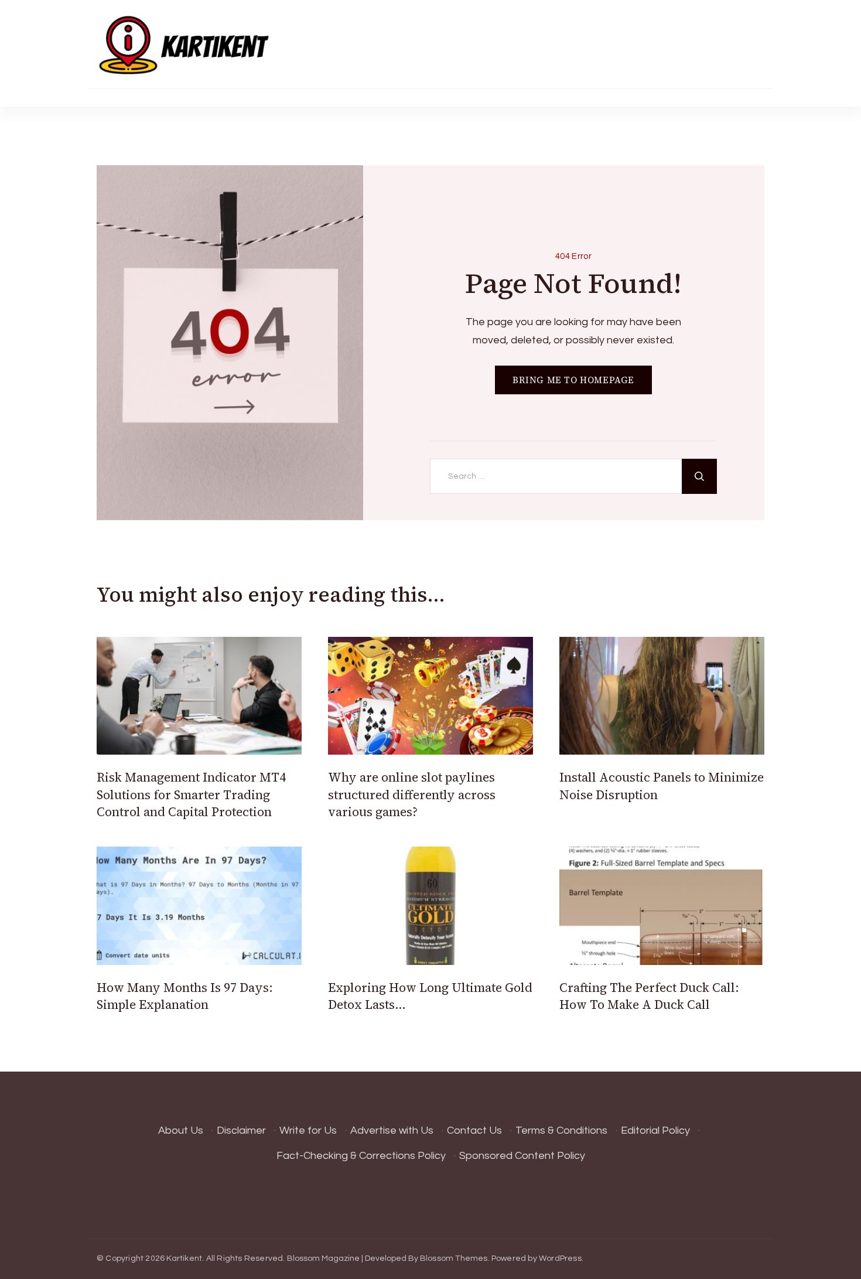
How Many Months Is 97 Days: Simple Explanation (185, 996)
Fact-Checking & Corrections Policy (361, 1155)
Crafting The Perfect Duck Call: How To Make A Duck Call (649, 996)
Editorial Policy (655, 1130)
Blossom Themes (454, 1258)
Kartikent (184, 1258)
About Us (180, 1130)
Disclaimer (241, 1130)
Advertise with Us (391, 1130)
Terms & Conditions (561, 1130)
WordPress (560, 1258)
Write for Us (308, 1130)
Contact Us (474, 1130)
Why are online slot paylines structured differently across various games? (412, 794)
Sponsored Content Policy (522, 1155)
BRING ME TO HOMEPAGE (573, 380)
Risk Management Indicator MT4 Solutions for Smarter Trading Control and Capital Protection (191, 794)
